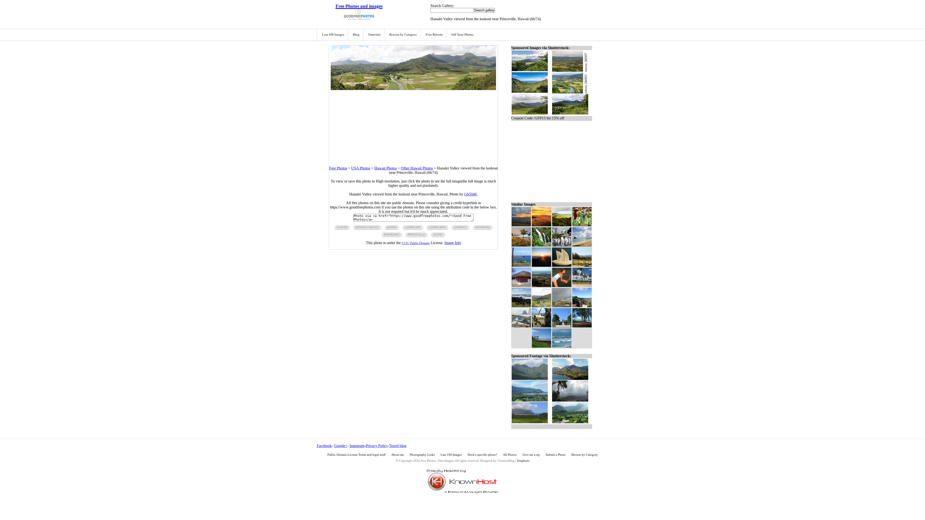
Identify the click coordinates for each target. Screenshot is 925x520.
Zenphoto (523, 460)
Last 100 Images (333, 34)
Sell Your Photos (462, 34)
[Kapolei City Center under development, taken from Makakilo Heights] (541, 286)
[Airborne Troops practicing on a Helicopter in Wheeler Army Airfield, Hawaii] (541, 326)
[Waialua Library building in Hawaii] (521, 286)
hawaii (392, 227)
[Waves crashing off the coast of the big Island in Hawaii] (521, 306)
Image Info (452, 243)
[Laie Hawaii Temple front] (561, 326)
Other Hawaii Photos (417, 168)
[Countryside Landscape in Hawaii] (582, 265)
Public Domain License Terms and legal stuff (356, 454)
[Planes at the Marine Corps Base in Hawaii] (521, 326)
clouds (342, 227)
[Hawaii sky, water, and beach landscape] (582, 245)
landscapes (437, 227)
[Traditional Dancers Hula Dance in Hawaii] (582, 225)
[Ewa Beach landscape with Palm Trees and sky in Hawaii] (582, 286)
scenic (438, 234)
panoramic (392, 234)
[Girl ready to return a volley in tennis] (561, 286)
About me (397, 454)
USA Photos (360, 168)
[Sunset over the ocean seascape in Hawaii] (521, 225)
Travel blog (397, 446)
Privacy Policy (377, 446)
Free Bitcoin (434, 34)
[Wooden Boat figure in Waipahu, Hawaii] (561, 265)
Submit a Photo (556, 454)
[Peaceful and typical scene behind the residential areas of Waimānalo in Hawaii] (582, 326)
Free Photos (338, 168)
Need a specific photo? (482, 454)
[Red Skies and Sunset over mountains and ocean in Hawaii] (541, 225)
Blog (356, 34)
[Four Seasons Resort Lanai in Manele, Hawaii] (521, 265)
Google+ (340, 446)
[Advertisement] (413, 123)
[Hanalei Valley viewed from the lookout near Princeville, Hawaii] (541, 306)
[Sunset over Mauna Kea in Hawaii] (541, 265)
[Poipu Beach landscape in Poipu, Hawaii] (541, 346)
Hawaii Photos (385, 168)
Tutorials (374, 34)
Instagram (357, 446)
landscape (413, 227)
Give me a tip (531, 454)
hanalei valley (367, 227)
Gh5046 (470, 194)
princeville (416, 234)
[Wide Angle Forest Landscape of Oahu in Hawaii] (561, 225)
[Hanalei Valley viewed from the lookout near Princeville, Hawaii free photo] (413, 89)
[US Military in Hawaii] (561, 245)
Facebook (324, 446)
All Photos (510, 454)
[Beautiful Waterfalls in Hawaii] (541, 245)
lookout (460, 227)
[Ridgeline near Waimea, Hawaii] (582, 306)
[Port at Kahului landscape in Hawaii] (561, 346)
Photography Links (422, 454)
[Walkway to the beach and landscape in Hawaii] (521, 245)
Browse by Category (403, 34)
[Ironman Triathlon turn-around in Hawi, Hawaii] (561, 306)
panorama (482, 227)
